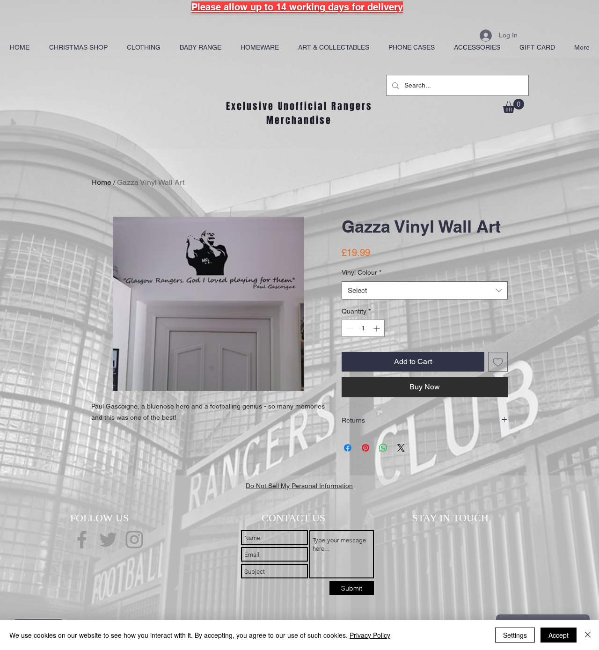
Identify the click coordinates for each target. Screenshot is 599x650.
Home (101, 182)
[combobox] (425, 290)
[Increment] (377, 328)
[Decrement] (349, 328)
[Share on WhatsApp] (383, 447)
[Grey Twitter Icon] (108, 539)
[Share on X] (401, 447)
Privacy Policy (370, 635)
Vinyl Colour (361, 272)
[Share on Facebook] (347, 447)
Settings (515, 635)
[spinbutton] (363, 328)
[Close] (587, 635)
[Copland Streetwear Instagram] (134, 539)
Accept (558, 635)
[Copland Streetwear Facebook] (82, 539)
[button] (513, 106)
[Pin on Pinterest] (365, 447)
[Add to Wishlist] (498, 362)
